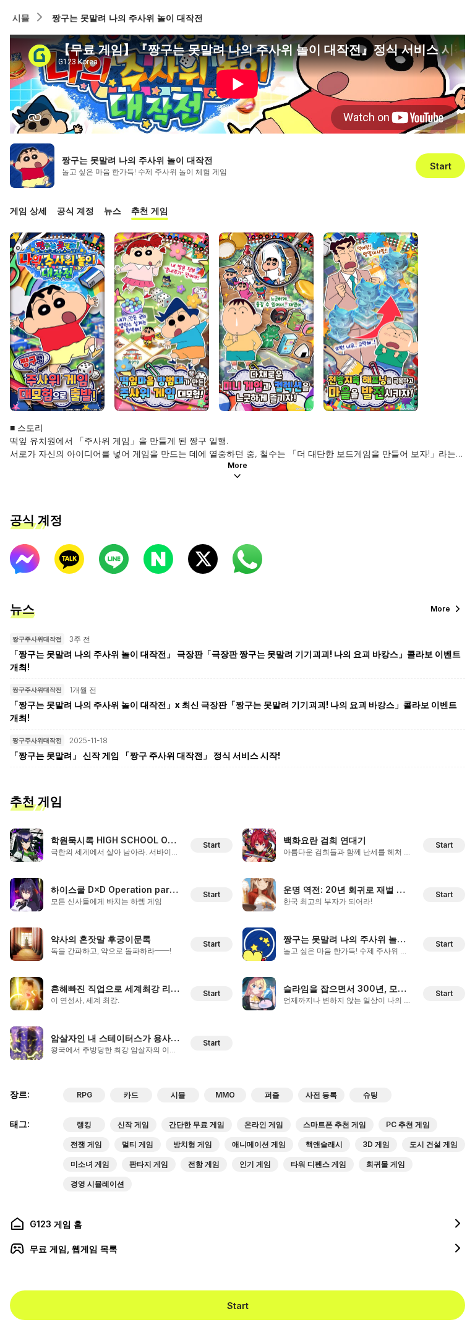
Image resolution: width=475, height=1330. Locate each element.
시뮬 (21, 17)
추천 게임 (149, 210)
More (237, 465)
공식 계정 (75, 210)
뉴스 (112, 210)
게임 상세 (28, 210)
